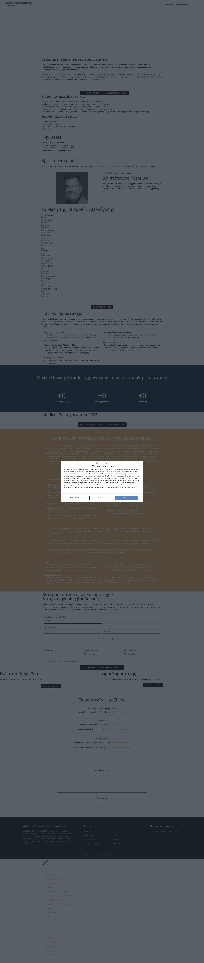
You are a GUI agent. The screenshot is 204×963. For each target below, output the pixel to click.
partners (75, 469)
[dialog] (102, 481)
